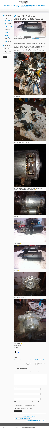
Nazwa (15, 387)
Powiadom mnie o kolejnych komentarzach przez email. (24, 405)
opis (19, 38)
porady (21, 38)
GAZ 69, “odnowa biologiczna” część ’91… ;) (36, 420)
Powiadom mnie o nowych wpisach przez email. (23, 408)
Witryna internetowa (18, 396)
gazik (41, 36)
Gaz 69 (38, 36)
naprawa (44, 36)
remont (27, 38)
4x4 (35, 36)
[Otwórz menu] (47, 10)
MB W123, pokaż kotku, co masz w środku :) (8, 22)
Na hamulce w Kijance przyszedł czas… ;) (23, 418)
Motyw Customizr (32, 427)
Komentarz (16, 373)
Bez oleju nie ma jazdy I (18, 359)
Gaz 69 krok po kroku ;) (27, 36)
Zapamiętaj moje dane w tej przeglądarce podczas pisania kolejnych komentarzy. (30, 401)
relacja (24, 38)
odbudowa (15, 38)
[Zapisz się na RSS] (3, 427)
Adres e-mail (16, 392)
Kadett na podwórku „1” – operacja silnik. (39, 360)
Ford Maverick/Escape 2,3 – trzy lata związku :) (29, 360)
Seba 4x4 (37, 38)
